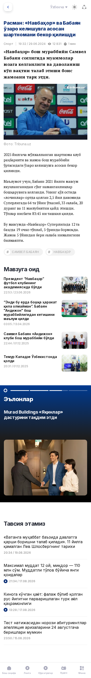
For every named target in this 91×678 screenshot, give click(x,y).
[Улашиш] (84, 7)
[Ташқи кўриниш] (74, 7)
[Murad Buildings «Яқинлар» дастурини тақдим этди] (45, 454)
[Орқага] (8, 7)
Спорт (8, 44)
